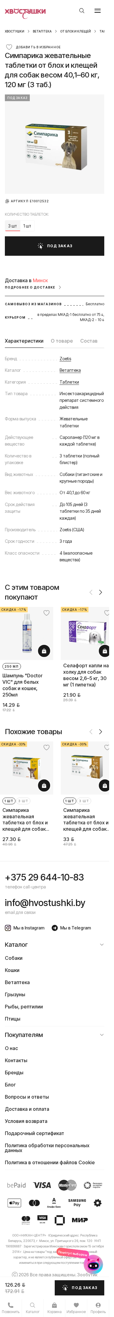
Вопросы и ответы (27, 1092)
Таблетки (69, 382)
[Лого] (25, 10)
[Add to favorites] (44, 613)
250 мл (12, 664)
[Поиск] (81, 10)
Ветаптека (42, 31)
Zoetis (65, 358)
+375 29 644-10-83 (44, 872)
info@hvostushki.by (45, 897)
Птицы (12, 1013)
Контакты (16, 1055)
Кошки (12, 965)
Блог (10, 1079)
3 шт (23, 796)
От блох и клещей (75, 31)
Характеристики (24, 341)
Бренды (14, 1067)
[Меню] (97, 10)
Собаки (13, 953)
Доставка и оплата (27, 1104)
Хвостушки (14, 31)
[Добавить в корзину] (41, 648)
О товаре (62, 341)
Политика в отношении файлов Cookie (50, 1157)
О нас (11, 1043)
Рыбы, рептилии (24, 1001)
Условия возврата (26, 1116)
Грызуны (15, 989)
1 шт (9, 796)
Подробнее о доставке (30, 287)
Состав (89, 341)
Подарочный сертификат (34, 1128)
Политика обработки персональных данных (47, 1143)
